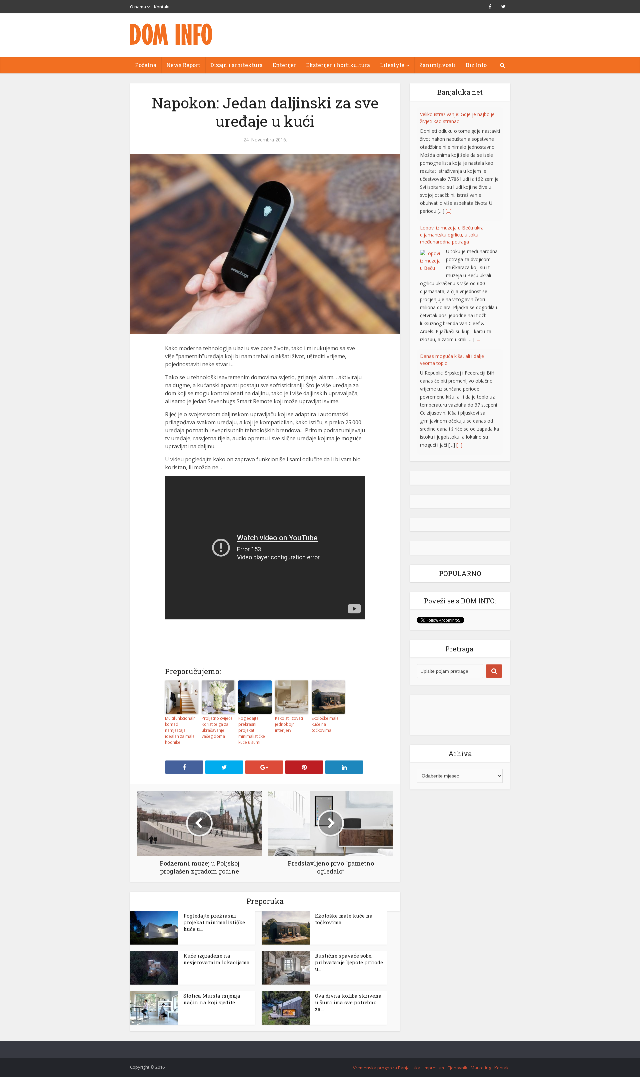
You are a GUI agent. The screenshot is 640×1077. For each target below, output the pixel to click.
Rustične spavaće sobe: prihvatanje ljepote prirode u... (349, 962)
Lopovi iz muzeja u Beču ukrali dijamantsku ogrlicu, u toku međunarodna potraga (453, 121)
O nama (138, 7)
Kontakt (162, 7)
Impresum (434, 1068)
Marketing (481, 1068)
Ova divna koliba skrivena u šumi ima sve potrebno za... (348, 1002)
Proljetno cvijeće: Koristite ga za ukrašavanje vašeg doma (218, 727)
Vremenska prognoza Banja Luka (386, 1068)
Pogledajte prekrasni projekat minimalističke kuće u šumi (251, 730)
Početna (145, 64)
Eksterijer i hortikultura (338, 64)
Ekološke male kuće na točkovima (325, 724)
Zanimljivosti (437, 64)
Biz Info (476, 64)
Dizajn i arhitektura (236, 64)
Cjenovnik (457, 1068)
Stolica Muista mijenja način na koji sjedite (211, 999)
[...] (479, 226)
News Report (183, 64)
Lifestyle (392, 64)
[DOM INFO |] (171, 34)
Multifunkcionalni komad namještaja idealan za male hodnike (181, 730)
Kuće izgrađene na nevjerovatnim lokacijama (216, 959)
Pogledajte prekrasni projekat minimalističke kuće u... (214, 922)
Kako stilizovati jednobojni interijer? (289, 724)
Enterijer (284, 64)
